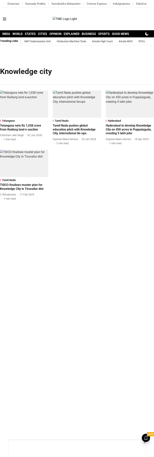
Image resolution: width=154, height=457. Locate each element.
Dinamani (13, 3)
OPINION (55, 34)
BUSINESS (89, 34)
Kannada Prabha (35, 3)
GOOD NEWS (120, 34)
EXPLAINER (71, 34)
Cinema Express (97, 3)
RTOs (142, 41)
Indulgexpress (121, 3)
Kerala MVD (126, 41)
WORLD (17, 34)
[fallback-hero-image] (24, 104)
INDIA (6, 34)
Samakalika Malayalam (66, 3)
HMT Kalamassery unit (37, 41)
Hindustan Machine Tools (71, 41)
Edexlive (141, 3)
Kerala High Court (102, 41)
